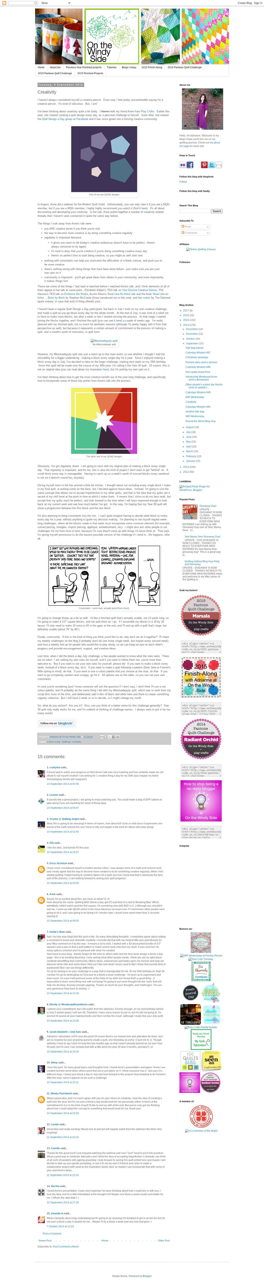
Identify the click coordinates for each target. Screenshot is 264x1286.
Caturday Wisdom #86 (198, 367)
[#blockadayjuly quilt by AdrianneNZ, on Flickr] (104, 340)
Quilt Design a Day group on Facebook (65, 119)
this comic (144, 297)
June (189, 436)
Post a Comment (52, 1233)
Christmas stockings (197, 357)
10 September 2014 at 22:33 (63, 1113)
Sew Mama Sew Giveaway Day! (202, 536)
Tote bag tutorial (195, 347)
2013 (186, 467)
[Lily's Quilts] (190, 1002)
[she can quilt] (201, 952)
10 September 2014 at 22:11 (63, 1082)
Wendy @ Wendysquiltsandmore (69, 1004)
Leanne (54, 794)
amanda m (57, 1213)
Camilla (55, 1148)
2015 (186, 320)
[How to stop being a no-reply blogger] (189, 1092)
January (191, 461)
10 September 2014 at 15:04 (63, 1051)
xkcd (125, 608)
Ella (52, 842)
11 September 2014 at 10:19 (63, 1137)
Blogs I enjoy (129, 67)
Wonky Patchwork (61, 1093)
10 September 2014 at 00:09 (63, 784)
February (191, 456)
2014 (186, 325)
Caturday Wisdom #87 (198, 352)
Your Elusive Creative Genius (139, 290)
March (190, 451)
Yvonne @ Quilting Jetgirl (64, 819)
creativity (76, 741)
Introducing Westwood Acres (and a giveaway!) (201, 378)
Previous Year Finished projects (83, 67)
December (192, 329)
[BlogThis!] (106, 737)
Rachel (55, 1186)
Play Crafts (147, 111)
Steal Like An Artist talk (121, 294)
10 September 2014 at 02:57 (63, 852)
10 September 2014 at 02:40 (63, 831)
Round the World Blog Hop (201, 421)
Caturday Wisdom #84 (198, 406)
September (192, 343)
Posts (187, 226)
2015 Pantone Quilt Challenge (55, 73)
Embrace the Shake (76, 294)
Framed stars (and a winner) (201, 362)
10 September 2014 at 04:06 (63, 883)
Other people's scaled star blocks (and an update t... (204, 386)
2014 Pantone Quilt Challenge (185, 67)
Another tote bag (195, 411)
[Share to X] (110, 737)
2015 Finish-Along (152, 67)
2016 (186, 315)
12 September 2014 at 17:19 (63, 1202)
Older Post (164, 1240)
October (191, 338)
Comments (190, 232)
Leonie (55, 1124)
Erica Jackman (58, 863)
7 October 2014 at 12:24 (60, 1226)
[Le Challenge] (190, 1023)
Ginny (54, 1062)
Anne (53, 894)
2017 (186, 310)
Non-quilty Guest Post (198, 372)
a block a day (53, 741)
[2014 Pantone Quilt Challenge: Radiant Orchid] (210, 1092)
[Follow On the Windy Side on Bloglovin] (57, 726)
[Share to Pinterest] (118, 737)
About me (55, 67)
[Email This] (102, 737)
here (144, 208)
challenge (66, 741)
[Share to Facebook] (114, 737)
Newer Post (45, 1240)
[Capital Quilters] (201, 1127)
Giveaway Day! (207, 506)
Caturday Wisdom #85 (198, 392)
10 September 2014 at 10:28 (63, 993)
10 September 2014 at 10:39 (63, 1020)
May (188, 441)
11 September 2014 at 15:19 (63, 1175)
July (188, 432)
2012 (186, 472)
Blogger (147, 1276)
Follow (183, 181)
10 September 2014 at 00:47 (63, 807)
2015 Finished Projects (90, 73)
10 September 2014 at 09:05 (63, 920)
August (190, 427)
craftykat (55, 767)
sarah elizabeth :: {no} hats (65, 1031)
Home (41, 67)
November (192, 333)
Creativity (191, 401)
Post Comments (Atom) (66, 1246)
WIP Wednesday (195, 397)
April (189, 446)
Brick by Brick (56, 297)
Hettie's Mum (57, 931)
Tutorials (112, 67)
